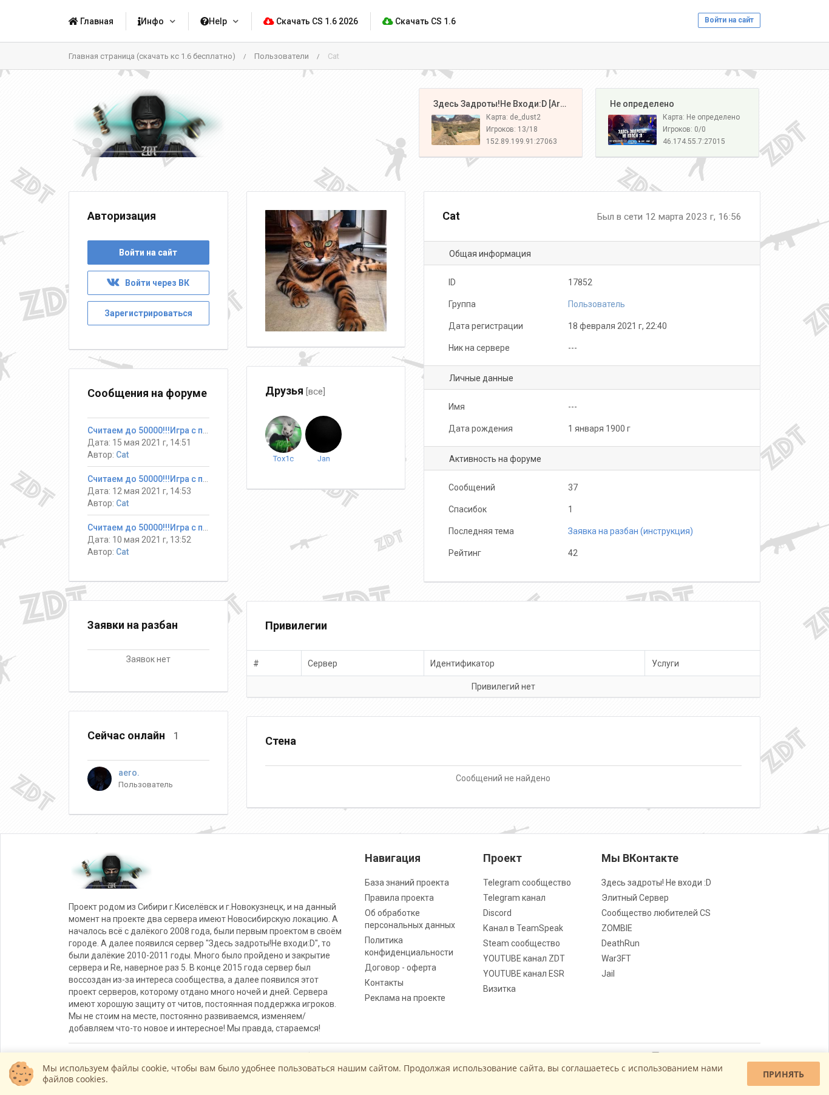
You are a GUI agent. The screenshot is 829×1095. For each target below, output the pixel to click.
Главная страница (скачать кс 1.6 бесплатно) (152, 56)
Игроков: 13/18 (512, 129)
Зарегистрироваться (148, 313)
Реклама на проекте (405, 998)
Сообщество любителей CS (656, 913)
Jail (608, 973)
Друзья (295, 390)
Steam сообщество (521, 943)
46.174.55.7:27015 (694, 141)
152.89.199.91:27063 (521, 141)
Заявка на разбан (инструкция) (630, 531)
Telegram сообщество (527, 882)
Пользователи (281, 56)
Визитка (499, 989)
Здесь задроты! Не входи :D (656, 882)
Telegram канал (514, 898)
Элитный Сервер (635, 898)
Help (218, 21)
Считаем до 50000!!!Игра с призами (160, 430)
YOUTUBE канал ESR (523, 973)
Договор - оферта (400, 967)
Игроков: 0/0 (684, 129)
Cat (122, 454)
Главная (95, 21)
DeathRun (620, 943)
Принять (783, 1074)
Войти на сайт (729, 20)
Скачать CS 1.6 (424, 21)
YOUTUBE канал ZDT (524, 958)
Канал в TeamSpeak (523, 928)
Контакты (384, 983)
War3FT (616, 958)
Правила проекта (399, 898)
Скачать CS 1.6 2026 (316, 21)
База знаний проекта (407, 882)
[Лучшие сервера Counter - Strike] (148, 123)
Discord (497, 913)
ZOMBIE (616, 928)
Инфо (152, 21)
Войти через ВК (154, 283)
